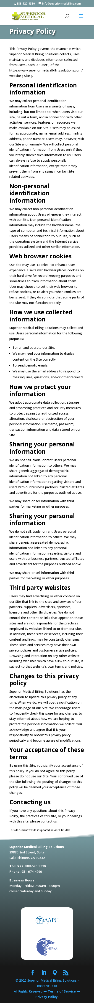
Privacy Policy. (47, 997)
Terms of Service (62, 991)
